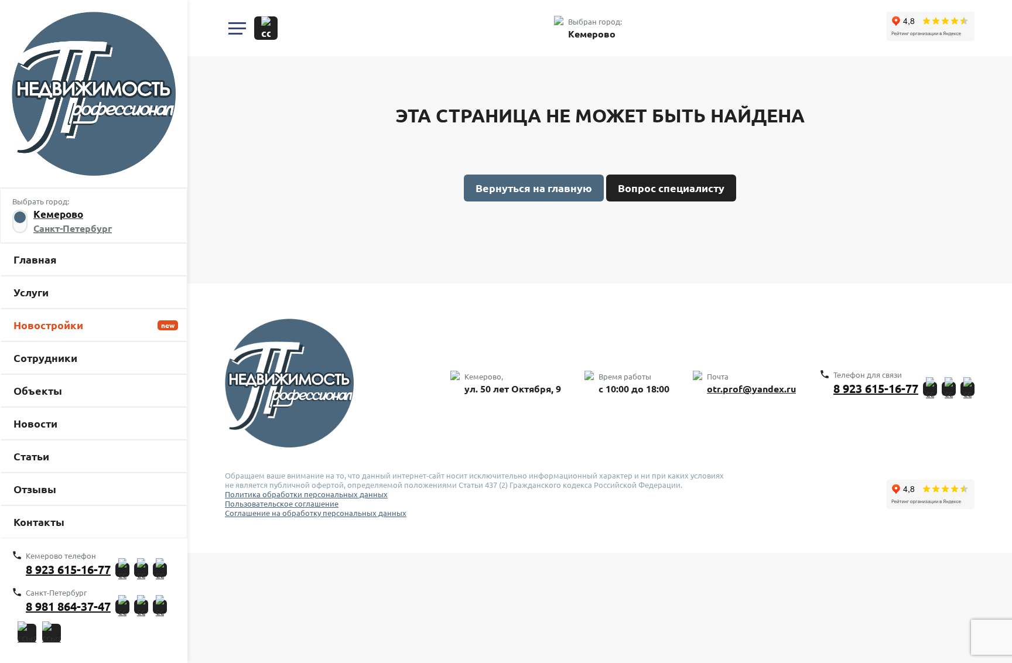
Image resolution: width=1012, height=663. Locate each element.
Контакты (38, 522)
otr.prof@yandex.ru (751, 389)
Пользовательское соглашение (282, 504)
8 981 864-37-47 (68, 606)
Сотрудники (45, 358)
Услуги (31, 292)
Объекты (37, 391)
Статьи (31, 456)
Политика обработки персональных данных (306, 494)
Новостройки (48, 325)
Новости (35, 423)
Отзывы (34, 489)
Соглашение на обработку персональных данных (315, 513)
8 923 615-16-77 (68, 569)
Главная (35, 259)
